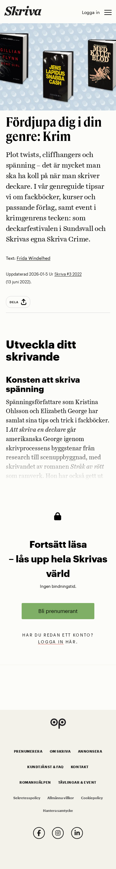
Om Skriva (60, 751)
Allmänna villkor (60, 798)
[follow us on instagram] (58, 833)
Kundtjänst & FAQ (45, 767)
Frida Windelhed (33, 258)
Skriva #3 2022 (68, 274)
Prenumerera (28, 751)
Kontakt (80, 767)
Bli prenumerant (58, 611)
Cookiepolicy (92, 798)
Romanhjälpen (35, 782)
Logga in (91, 12)
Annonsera (90, 751)
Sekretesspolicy (26, 798)
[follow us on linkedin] (77, 833)
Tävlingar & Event (77, 782)
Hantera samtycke (58, 811)
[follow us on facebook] (39, 833)
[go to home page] (22, 10)
